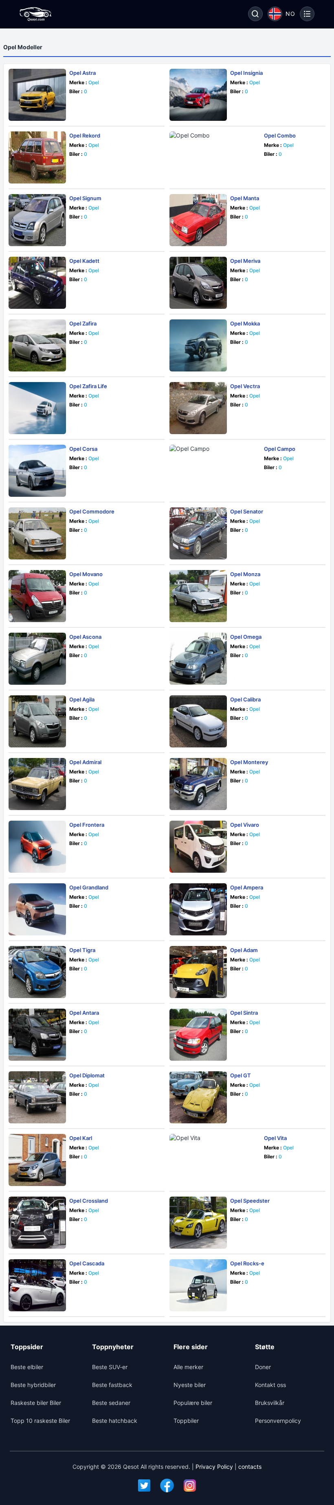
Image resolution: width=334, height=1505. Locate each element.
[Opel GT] (198, 1097)
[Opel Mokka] (198, 345)
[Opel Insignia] (198, 95)
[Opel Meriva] (198, 283)
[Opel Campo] (215, 471)
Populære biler (193, 1402)
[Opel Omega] (198, 659)
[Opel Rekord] (37, 157)
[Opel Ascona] (37, 659)
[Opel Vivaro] (198, 847)
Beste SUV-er (109, 1366)
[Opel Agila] (37, 721)
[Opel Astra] (37, 95)
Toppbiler (186, 1420)
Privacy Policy (214, 1466)
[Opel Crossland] (37, 1223)
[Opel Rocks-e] (198, 1285)
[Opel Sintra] (198, 1035)
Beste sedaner (111, 1402)
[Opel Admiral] (37, 784)
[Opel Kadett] (37, 283)
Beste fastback (112, 1384)
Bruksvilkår (269, 1402)
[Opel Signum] (37, 220)
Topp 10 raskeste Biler (40, 1420)
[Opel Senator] (198, 533)
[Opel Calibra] (198, 721)
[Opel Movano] (37, 596)
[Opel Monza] (198, 596)
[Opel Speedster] (198, 1223)
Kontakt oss (270, 1384)
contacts (249, 1466)
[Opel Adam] (198, 972)
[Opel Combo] (215, 157)
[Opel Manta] (198, 220)
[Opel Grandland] (37, 909)
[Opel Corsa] (37, 471)
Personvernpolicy (278, 1420)
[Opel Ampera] (198, 909)
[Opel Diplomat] (37, 1097)
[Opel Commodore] (37, 533)
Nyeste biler (190, 1384)
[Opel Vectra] (198, 408)
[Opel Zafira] (37, 345)
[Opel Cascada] (37, 1285)
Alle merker (188, 1366)
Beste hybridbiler (33, 1384)
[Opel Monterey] (198, 784)
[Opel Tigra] (37, 972)
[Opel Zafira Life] (37, 408)
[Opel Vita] (215, 1160)
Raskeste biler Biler (36, 1402)
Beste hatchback (114, 1420)
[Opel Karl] (37, 1160)
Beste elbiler (27, 1366)
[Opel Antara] (37, 1035)
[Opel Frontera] (37, 847)
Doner (263, 1366)
